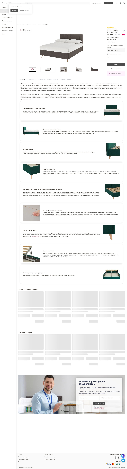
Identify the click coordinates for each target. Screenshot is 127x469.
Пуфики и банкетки (7, 17)
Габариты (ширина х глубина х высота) (115, 46)
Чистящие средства (7, 27)
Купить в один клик (116, 68)
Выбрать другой (24, 10)
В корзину (116, 64)
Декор (3, 34)
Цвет (108, 57)
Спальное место (111, 39)
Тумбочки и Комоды (7, 30)
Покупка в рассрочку (49, 459)
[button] (32, 69)
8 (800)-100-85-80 (96, 3)
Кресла (4, 24)
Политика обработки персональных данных (116, 467)
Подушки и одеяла (7, 20)
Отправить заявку (99, 403)
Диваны (4, 14)
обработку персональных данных (99, 408)
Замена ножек (35, 236)
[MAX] (123, 456)
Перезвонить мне (108, 2)
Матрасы (4, 7)
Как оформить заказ (49, 457)
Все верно (14, 10)
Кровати (4, 11)
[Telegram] (123, 460)
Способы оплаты (48, 454)
